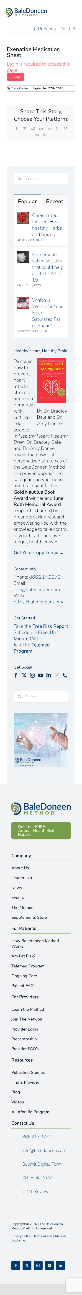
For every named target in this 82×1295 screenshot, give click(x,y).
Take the (41, 626)
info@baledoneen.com (37, 589)
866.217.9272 (45, 577)
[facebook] (15, 1265)
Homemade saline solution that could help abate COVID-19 (48, 267)
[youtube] (49, 1265)
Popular (27, 201)
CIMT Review (35, 1191)
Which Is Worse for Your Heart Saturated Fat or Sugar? (47, 313)
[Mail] (57, 675)
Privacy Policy (21, 1236)
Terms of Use (42, 1236)
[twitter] (27, 1265)
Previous (47, 29)
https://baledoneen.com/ (38, 602)
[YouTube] (40, 675)
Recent (54, 201)
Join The (32, 648)
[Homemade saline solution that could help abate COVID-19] (23, 254)
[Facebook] (16, 675)
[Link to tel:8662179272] (59, 13)
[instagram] (38, 1265)
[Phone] (65, 675)
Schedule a (35, 635)
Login (17, 77)
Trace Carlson (20, 88)
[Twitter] (24, 675)
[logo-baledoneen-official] (26, 10)
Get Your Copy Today (36, 552)
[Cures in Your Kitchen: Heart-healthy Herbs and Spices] (23, 215)
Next (65, 29)
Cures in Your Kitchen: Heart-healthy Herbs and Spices (48, 225)
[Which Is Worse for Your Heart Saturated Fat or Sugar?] (23, 300)
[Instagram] (32, 675)
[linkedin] (60, 1265)
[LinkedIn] (48, 675)
